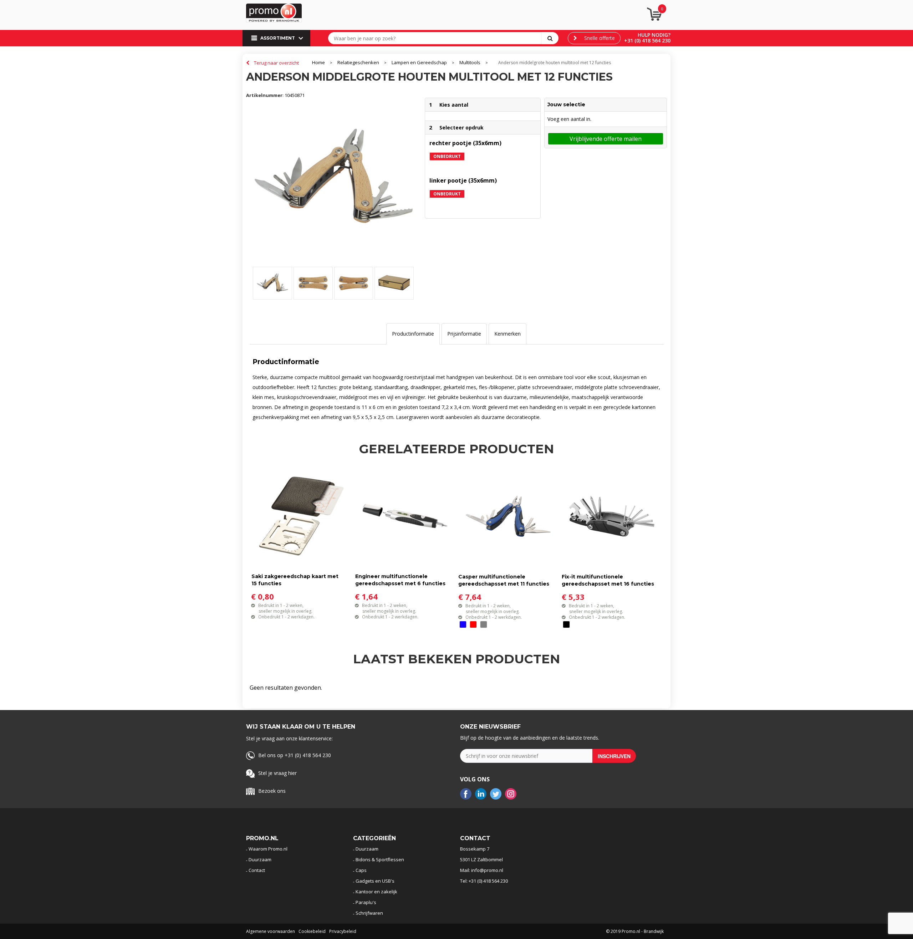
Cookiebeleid (312, 931)
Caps (361, 870)
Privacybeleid (342, 931)
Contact (257, 870)
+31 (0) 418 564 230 (647, 40)
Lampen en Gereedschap (419, 62)
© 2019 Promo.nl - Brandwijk (635, 931)
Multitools (469, 62)
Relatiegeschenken (358, 62)
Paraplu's (366, 902)
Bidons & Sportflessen (380, 859)
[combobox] (436, 38)
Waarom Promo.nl (268, 849)
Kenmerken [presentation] (507, 333)
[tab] (413, 334)
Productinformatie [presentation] (413, 333)
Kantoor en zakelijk (376, 891)
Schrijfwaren (369, 913)
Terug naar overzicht (276, 63)
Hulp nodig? (654, 34)
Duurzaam (260, 859)
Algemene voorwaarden (270, 931)
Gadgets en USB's (375, 881)
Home (318, 62)
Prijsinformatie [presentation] (464, 333)
